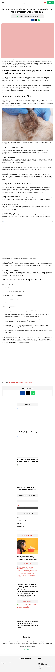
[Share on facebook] (32, 20)
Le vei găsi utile (21, 526)
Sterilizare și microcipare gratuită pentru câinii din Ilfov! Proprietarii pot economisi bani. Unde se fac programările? (27, 460)
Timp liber (19, 523)
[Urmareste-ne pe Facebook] (20, 661)
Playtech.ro (27, 601)
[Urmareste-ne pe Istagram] (25, 661)
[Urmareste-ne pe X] (23, 661)
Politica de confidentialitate (42, 664)
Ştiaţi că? (19, 529)
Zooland (24, 3)
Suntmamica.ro (27, 535)
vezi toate (26, 649)
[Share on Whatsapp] (39, 20)
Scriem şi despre (21, 520)
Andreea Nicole (26, 20)
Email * (18, 498)
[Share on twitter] (36, 20)
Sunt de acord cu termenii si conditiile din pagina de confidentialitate (27, 504)
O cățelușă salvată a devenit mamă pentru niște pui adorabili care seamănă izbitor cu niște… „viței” (26, 432)
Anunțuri (50, 2)
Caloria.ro (27, 564)
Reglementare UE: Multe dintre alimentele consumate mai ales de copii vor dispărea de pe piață (27, 557)
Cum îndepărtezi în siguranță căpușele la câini (20, 382)
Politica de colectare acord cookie (45, 667)
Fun (18, 517)
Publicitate (41, 661)
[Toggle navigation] (2, 2)
